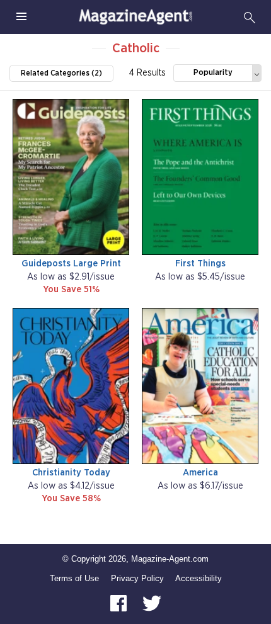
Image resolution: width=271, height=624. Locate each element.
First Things (200, 263)
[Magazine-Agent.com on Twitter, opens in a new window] (151, 603)
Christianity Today (71, 472)
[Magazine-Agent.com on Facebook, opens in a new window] (119, 603)
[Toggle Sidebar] (21, 17)
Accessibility (198, 578)
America (200, 472)
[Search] (249, 17)
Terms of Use (74, 578)
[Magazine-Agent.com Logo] (135, 17)
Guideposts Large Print (71, 263)
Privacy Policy (137, 578)
